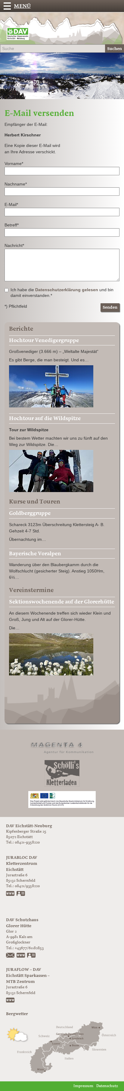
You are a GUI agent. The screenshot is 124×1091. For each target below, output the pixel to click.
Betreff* (12, 225)
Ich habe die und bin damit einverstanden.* (62, 292)
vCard (21, 894)
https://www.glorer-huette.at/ (21, 956)
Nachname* (16, 184)
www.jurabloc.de (10, 894)
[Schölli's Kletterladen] (62, 773)
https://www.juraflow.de (10, 1001)
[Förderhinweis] (62, 799)
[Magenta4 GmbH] (62, 747)
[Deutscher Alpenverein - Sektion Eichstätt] (18, 35)
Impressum (83, 1086)
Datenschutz (107, 1086)
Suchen (114, 48)
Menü (22, 6)
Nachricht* (14, 245)
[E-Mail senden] (10, 956)
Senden (110, 307)
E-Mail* (11, 204)
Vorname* (14, 163)
